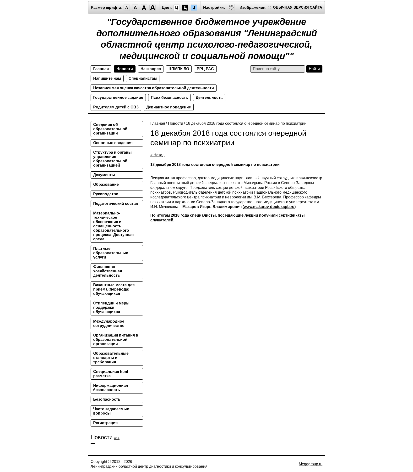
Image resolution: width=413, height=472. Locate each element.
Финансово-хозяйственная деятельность (107, 271)
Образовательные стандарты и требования (111, 357)
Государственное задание (118, 98)
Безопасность (106, 399)
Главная (101, 69)
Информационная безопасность (110, 387)
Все (117, 438)
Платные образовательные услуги (110, 253)
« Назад (157, 155)
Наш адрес (151, 69)
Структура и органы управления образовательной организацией (112, 158)
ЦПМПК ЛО (178, 69)
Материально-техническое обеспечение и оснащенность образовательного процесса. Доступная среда (113, 226)
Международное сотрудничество (109, 323)
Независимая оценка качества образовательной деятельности (153, 88)
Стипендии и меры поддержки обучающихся (111, 307)
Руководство (105, 194)
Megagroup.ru (310, 464)
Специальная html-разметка (111, 374)
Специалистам (143, 78)
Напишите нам (107, 78)
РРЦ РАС (205, 69)
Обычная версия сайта (297, 7)
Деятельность (209, 98)
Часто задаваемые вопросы (111, 411)
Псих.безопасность (169, 98)
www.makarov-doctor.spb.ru (269, 207)
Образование (106, 184)
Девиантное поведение (168, 107)
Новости (124, 69)
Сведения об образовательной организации (110, 129)
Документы (104, 175)
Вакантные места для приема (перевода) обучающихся (114, 289)
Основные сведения (112, 143)
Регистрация (105, 423)
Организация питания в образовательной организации (115, 339)
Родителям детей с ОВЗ (116, 107)
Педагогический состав (115, 204)
